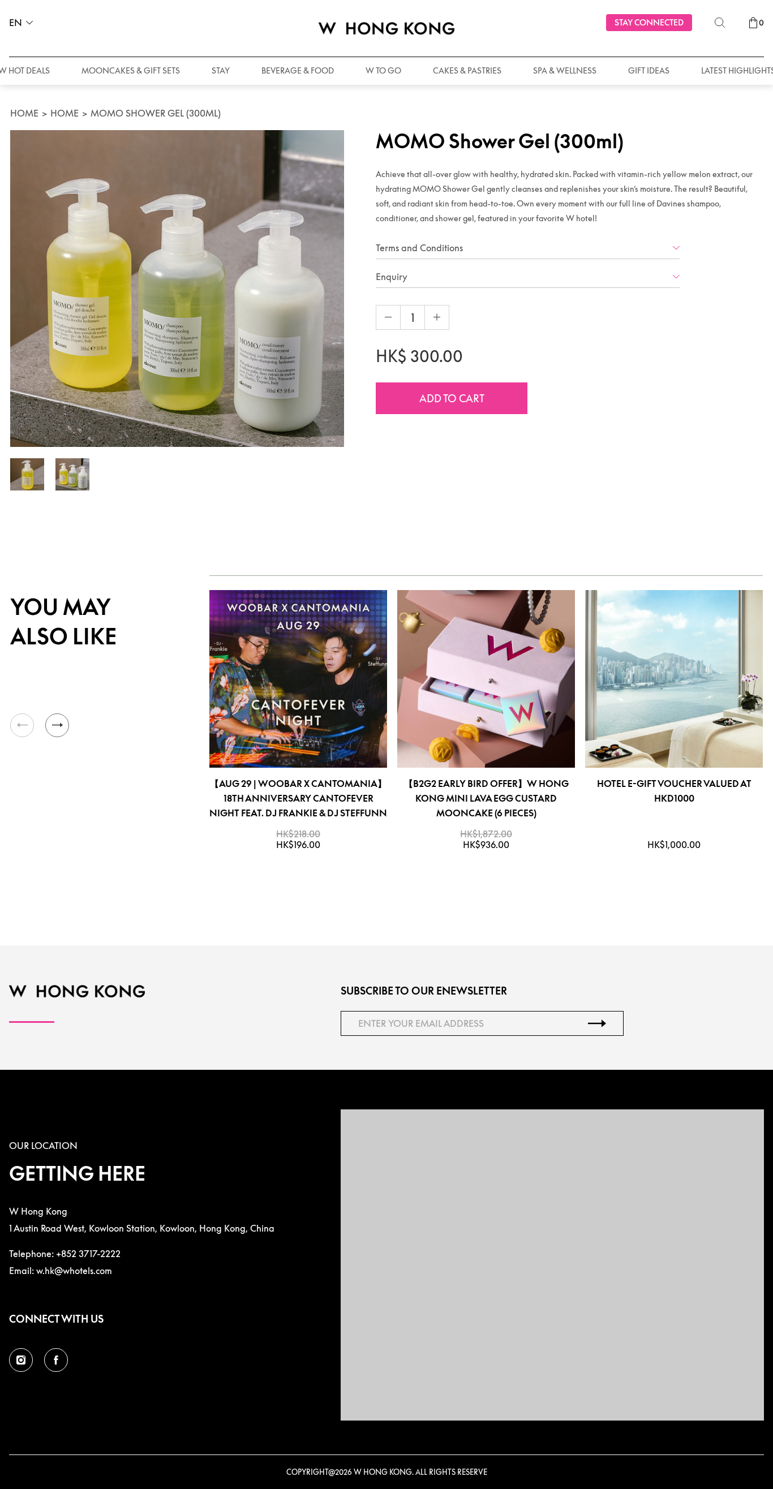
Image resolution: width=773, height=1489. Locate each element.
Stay (221, 70)
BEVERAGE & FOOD (297, 70)
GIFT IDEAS (648, 70)
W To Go (383, 70)
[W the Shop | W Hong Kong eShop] (386, 28)
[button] (57, 725)
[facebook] (56, 1360)
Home (24, 113)
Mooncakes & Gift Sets (130, 70)
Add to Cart (451, 398)
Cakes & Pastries (467, 70)
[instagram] (21, 1360)
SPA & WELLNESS (564, 70)
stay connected (649, 22)
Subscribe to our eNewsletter (424, 991)
